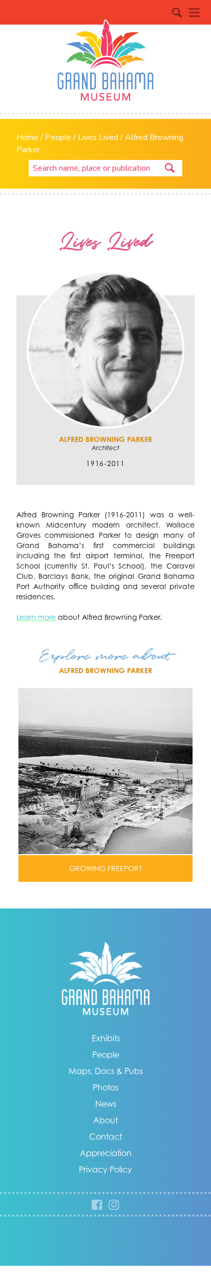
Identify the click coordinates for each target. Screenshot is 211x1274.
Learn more (36, 617)
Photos (105, 1087)
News (105, 1104)
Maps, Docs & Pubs (106, 1071)
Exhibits (106, 1038)
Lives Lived (98, 137)
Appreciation (106, 1153)
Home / (30, 137)
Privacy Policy (105, 1169)
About (105, 1120)
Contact (105, 1136)
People (58, 137)
